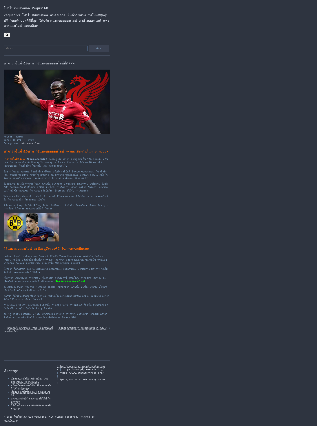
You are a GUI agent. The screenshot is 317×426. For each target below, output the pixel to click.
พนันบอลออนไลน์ (30, 143)
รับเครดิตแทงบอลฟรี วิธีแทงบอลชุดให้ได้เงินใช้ (83, 328)
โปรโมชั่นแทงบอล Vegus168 (26, 8)
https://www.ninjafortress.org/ (82, 372)
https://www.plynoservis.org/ (83, 369)
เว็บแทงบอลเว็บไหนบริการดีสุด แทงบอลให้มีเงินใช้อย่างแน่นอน (29, 380)
